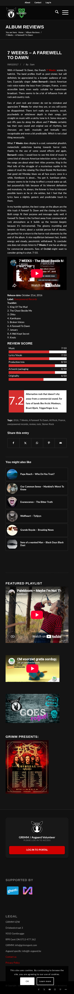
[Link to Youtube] (49, 989)
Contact (37, 3)
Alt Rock (53, 420)
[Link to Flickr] (65, 989)
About (27, 3)
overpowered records (17, 424)
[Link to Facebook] (38, 989)
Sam (32, 64)
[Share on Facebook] (13, 443)
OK (27, 981)
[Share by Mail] (60, 443)
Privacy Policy (13, 963)
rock (39, 424)
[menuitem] (27, 3)
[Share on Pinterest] (49, 443)
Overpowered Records (25, 299)
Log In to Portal (37, 850)
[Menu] (63, 13)
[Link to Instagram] (55, 989)
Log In (48, 3)
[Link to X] (44, 989)
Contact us (11, 957)
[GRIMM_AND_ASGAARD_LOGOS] (31, 13)
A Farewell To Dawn (38, 420)
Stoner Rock (48, 424)
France (61, 420)
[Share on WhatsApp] (37, 443)
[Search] (55, 13)
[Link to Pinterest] (60, 989)
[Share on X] (25, 443)
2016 (15, 420)
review (32, 424)
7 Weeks (51, 70)
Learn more (45, 981)
